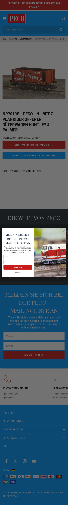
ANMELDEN (18, 267)
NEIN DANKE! (18, 272)
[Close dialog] (64, 230)
